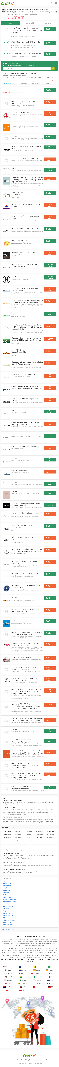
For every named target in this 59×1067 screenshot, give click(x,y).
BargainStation (7, 888)
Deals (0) (48, 23)
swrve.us (29, 837)
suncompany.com (40, 831)
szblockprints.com (40, 837)
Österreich (38, 983)
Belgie (38, 967)
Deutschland (51, 970)
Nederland (9, 980)
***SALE (48, 621)
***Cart (50, 435)
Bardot (5, 895)
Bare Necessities (8, 892)
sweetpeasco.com (51, 834)
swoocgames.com (19, 837)
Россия (52, 980)
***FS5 (48, 43)
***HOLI (50, 492)
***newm (48, 313)
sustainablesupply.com (29, 834)
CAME (12, 929)
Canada (9, 970)
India (23, 977)
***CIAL (48, 54)
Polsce (24, 990)
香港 (9, 990)
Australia (23, 967)
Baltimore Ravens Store (10, 918)
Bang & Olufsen (7, 913)
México (52, 977)
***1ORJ (48, 29)
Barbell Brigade (7, 897)
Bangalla (5, 911)
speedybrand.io (51, 837)
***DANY (48, 137)
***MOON (48, 787)
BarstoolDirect (7, 883)
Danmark (9, 973)
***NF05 (50, 277)
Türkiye (9, 983)
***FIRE (48, 241)
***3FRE (50, 265)
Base (4, 881)
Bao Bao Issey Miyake (9, 899)
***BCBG (50, 169)
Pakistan (23, 980)
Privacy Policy (29, 1060)
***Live (48, 125)
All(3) (11, 23)
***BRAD (48, 90)
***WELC (48, 633)
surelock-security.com (8, 834)
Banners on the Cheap (10, 901)
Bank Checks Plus (8, 906)
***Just (48, 598)
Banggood (6, 908)
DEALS (48, 102)
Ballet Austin (7, 922)
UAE (23, 987)
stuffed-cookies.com (8, 831)
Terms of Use (39, 1060)
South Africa (23, 983)
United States (9, 967)
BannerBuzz (7, 904)
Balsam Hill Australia (9, 920)
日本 (52, 973)
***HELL (50, 483)
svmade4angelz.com (19, 831)
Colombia (23, 970)
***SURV (48, 459)
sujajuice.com (29, 831)
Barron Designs (7, 885)
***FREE (48, 147)
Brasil (51, 967)
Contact (48, 1060)
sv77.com (40, 834)
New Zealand (9, 987)
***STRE (48, 526)
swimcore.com (8, 837)
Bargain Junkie (7, 890)
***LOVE (50, 504)
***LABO (48, 229)
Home (2, 929)
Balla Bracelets (7, 924)
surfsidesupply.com (19, 834)
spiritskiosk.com (29, 841)
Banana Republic (8, 915)
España (38, 970)
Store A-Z (7, 929)
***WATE (48, 411)
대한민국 (9, 977)
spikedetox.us (8, 841)
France (24, 973)
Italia (37, 977)
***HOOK (48, 193)
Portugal (37, 987)
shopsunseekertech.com (51, 831)
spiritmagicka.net (19, 841)
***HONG (48, 730)
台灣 (52, 987)
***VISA (48, 574)
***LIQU (48, 740)
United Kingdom (37, 973)
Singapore (38, 980)
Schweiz (52, 983)
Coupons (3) (29, 23)
